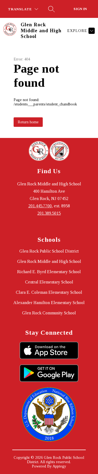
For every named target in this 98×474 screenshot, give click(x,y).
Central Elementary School (49, 282)
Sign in (80, 9)
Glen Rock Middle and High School (49, 261)
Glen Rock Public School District (49, 251)
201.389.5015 (49, 213)
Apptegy (59, 466)
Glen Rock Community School (49, 313)
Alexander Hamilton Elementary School (49, 302)
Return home (28, 122)
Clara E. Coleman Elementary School (49, 292)
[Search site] (51, 9)
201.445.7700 (40, 206)
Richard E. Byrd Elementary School (49, 271)
